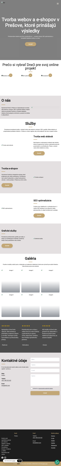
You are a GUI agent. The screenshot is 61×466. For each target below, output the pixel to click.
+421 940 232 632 (6, 380)
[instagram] (5, 458)
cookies (13, 460)
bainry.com (44, 463)
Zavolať (30, 44)
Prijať (19, 460)
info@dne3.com (5, 385)
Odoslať (45, 393)
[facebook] (2, 458)
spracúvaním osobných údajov (46, 388)
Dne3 (18, 463)
